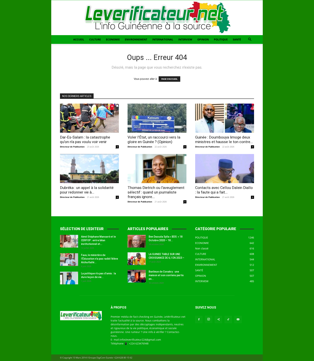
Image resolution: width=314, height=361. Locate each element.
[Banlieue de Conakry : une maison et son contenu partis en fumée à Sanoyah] (137, 276)
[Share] (218, 319)
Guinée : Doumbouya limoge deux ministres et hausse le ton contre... (224, 139)
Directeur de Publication (72, 146)
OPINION (203, 39)
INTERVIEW (185, 39)
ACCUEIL (78, 39)
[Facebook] (198, 319)
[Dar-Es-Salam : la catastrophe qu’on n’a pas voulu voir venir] (89, 118)
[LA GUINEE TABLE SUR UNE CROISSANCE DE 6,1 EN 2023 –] (137, 258)
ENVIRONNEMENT (136, 39)
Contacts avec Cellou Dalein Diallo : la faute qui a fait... (224, 190)
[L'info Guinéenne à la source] (157, 17)
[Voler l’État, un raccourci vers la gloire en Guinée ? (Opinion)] (157, 118)
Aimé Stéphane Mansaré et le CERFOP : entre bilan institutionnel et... (98, 240)
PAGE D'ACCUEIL (169, 79)
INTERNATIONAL (162, 39)
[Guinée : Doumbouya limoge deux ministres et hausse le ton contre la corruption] (224, 118)
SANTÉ (237, 39)
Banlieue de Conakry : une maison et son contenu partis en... (166, 275)
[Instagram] (208, 319)
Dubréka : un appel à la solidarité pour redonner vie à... (87, 190)
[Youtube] (238, 319)
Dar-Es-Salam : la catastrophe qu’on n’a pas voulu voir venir (85, 139)
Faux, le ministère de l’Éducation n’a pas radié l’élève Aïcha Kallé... (99, 259)
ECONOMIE (113, 39)
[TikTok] (228, 319)
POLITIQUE (221, 39)
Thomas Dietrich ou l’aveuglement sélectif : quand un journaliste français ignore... (156, 192)
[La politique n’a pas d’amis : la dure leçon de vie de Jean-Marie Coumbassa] (69, 278)
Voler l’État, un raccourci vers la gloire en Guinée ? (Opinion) (154, 139)
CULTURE (95, 39)
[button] (249, 40)
